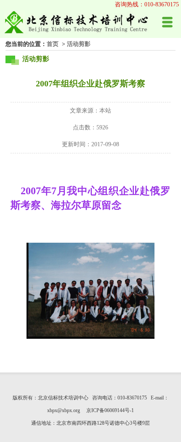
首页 (53, 43)
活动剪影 (78, 43)
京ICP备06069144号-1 (110, 410)
